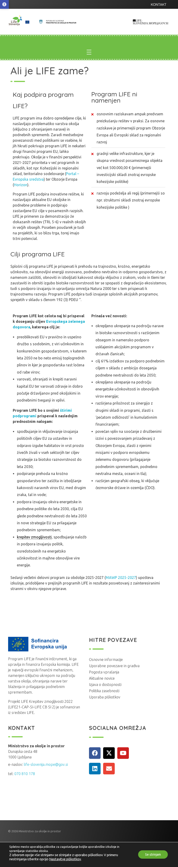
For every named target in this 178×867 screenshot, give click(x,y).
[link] (4, 4)
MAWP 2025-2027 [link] (121, 577)
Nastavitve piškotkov (65, 859)
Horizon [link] (20, 185)
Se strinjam (153, 855)
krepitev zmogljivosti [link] (34, 537)
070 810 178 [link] (24, 774)
